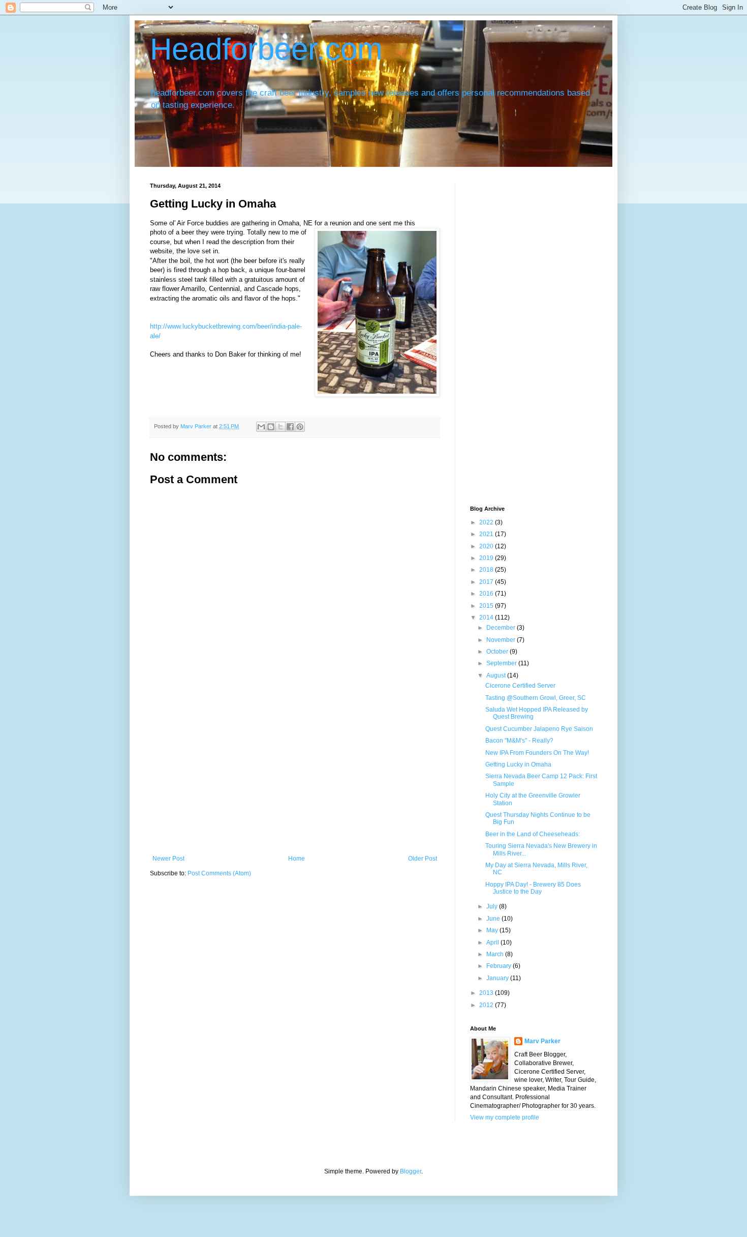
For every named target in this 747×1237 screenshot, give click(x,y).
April (493, 942)
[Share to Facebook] (290, 427)
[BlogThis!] (271, 427)
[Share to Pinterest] (300, 427)
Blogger (410, 1171)
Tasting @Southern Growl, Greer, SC (535, 697)
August (496, 675)
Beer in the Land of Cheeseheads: (532, 834)
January (498, 978)
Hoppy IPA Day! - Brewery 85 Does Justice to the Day (533, 888)
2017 (487, 581)
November (501, 639)
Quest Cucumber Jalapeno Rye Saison (539, 728)
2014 (487, 617)
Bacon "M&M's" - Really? (519, 740)
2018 (487, 569)
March (495, 954)
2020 (487, 546)
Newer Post (168, 858)
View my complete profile (504, 1117)
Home (296, 858)
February (499, 965)
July (492, 906)
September (502, 663)
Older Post (422, 858)
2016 (487, 593)
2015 (487, 605)
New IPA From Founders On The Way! (537, 752)
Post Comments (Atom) (219, 873)
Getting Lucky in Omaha (518, 764)
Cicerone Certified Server (520, 685)
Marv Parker (542, 1041)
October (498, 651)
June (494, 918)
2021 (487, 534)
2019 (487, 558)
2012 (487, 1005)
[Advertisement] (295, 778)
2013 (487, 992)
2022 (487, 522)
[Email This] (261, 427)
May (493, 930)
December (501, 627)
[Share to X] (280, 427)
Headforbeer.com (266, 49)
